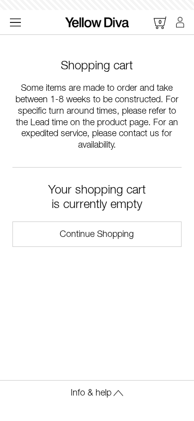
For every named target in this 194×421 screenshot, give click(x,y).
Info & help (91, 393)
